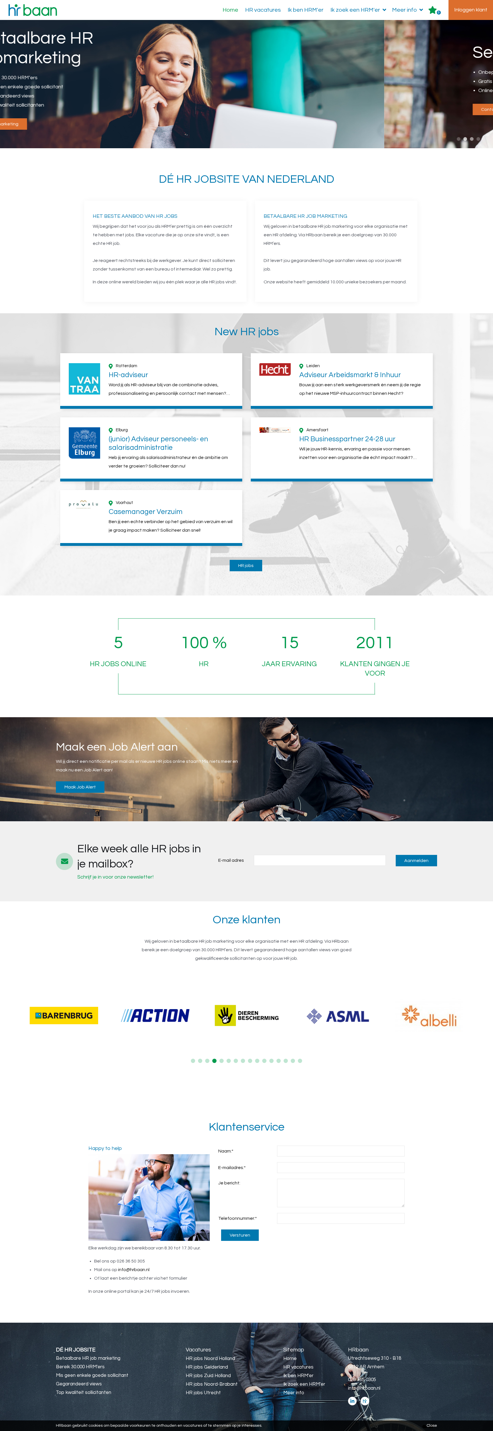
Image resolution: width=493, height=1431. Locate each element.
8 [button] (243, 1061)
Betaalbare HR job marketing (88, 1358)
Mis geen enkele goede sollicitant (92, 1375)
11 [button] (264, 1061)
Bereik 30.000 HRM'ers (80, 1366)
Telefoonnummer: (237, 1218)
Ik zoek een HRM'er (355, 10)
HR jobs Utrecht (203, 1392)
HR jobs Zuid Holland (208, 1375)
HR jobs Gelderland (207, 1367)
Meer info (404, 10)
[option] (246, 84)
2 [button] (465, 139)
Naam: (225, 1151)
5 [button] (221, 1061)
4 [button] (478, 139)
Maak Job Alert (80, 787)
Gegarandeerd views (79, 1384)
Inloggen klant (470, 10)
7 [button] (236, 1061)
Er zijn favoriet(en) (439, 12)
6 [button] (229, 1061)
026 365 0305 (362, 1379)
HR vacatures (263, 10)
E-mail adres (231, 860)
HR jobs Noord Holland (210, 1358)
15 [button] (293, 1061)
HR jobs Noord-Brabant (212, 1384)
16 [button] (300, 1061)
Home (230, 10)
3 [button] (472, 139)
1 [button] (458, 139)
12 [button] (271, 1061)
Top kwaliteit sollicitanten (83, 1392)
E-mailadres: (232, 1167)
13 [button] (278, 1061)
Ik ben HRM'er (306, 10)
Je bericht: (229, 1183)
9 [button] (250, 1061)
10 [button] (257, 1061)
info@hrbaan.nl (133, 1269)
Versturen (240, 1235)
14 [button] (286, 1061)
